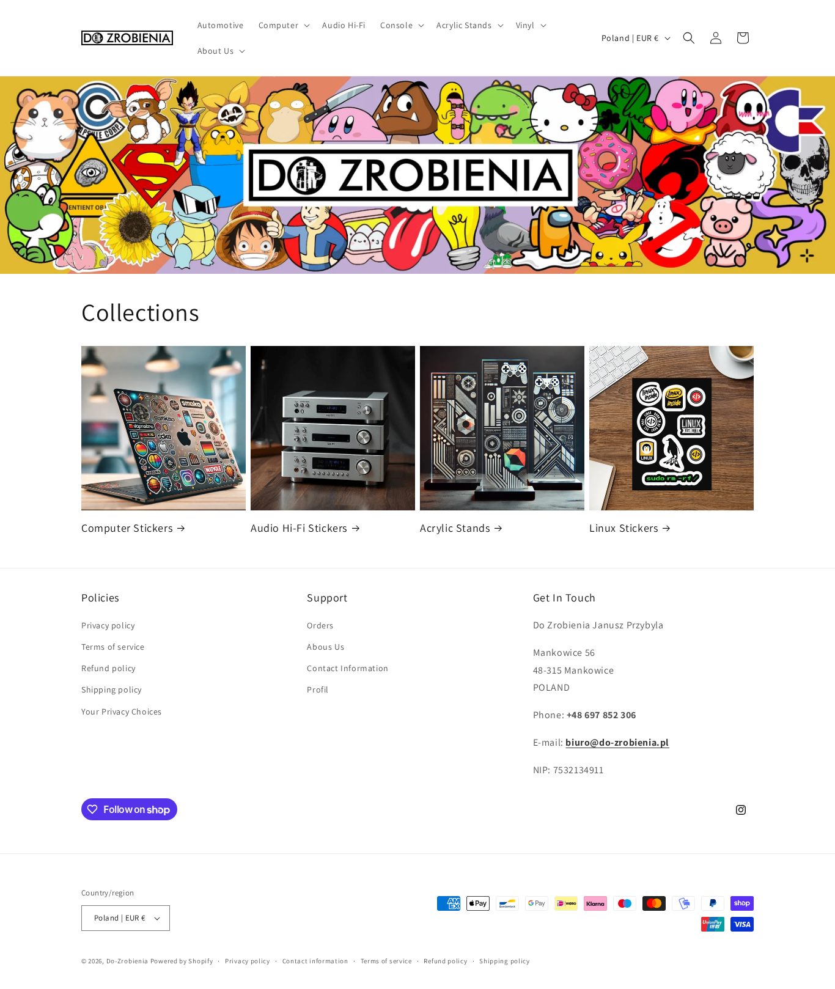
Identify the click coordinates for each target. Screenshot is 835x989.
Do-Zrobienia (127, 961)
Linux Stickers (623, 528)
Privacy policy (107, 625)
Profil (318, 689)
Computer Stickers (126, 528)
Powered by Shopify (181, 961)
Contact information (315, 961)
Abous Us (325, 646)
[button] (283, 25)
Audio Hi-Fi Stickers (299, 528)
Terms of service (113, 646)
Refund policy (108, 668)
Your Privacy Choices (121, 711)
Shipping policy (111, 689)
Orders (320, 625)
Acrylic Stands (455, 528)
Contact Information (347, 668)
